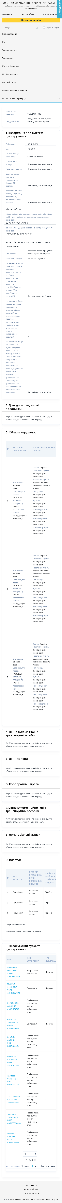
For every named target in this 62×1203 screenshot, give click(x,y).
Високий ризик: (9, 82)
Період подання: (10, 74)
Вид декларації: (9, 34)
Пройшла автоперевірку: (14, 98)
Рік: (3, 42)
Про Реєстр (7, 14)
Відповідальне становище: (14, 90)
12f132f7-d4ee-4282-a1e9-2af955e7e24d (13, 1099)
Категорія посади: (10, 66)
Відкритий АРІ (28, 14)
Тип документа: (9, 50)
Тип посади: (7, 58)
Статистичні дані (50, 14)
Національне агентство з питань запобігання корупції (34, 1199)
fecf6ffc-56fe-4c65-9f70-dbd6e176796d (13, 1006)
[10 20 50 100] (30, 1154)
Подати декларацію (31, 20)
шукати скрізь (53, 27)
